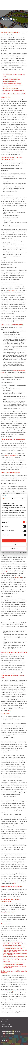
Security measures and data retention (12, 83)
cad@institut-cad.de (5, 921)
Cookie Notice (4, 1022)
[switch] (24, 526)
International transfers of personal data (12, 85)
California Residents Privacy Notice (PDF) (10, 1031)
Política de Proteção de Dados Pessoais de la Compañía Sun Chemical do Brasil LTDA (14, 947)
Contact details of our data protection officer (13, 90)
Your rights (5, 86)
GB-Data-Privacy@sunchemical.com (13, 991)
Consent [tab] (5, 498)
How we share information (9, 81)
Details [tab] (14, 498)
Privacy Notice (4, 1019)
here (9, 710)
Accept (14, 544)
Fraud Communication (6, 1026)
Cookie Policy (11, 290)
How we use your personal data (10, 78)
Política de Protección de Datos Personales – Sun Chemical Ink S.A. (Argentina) (15, 951)
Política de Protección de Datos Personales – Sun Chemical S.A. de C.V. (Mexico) (15, 957)
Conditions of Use (5, 1024)
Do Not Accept (14, 548)
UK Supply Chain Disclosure (7, 1033)
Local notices (6, 92)
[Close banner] (25, 495)
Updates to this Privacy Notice (10, 88)
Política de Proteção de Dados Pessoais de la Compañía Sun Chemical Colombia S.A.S (14, 963)
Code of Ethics (4, 1029)
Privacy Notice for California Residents (12, 942)
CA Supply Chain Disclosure (7, 1036)
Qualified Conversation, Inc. (11, 455)
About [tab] (23, 498)
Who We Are (6, 73)
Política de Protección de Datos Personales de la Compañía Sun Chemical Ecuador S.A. (15, 944)
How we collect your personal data (11, 79)
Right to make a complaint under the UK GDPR (14, 93)
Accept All (14, 541)
